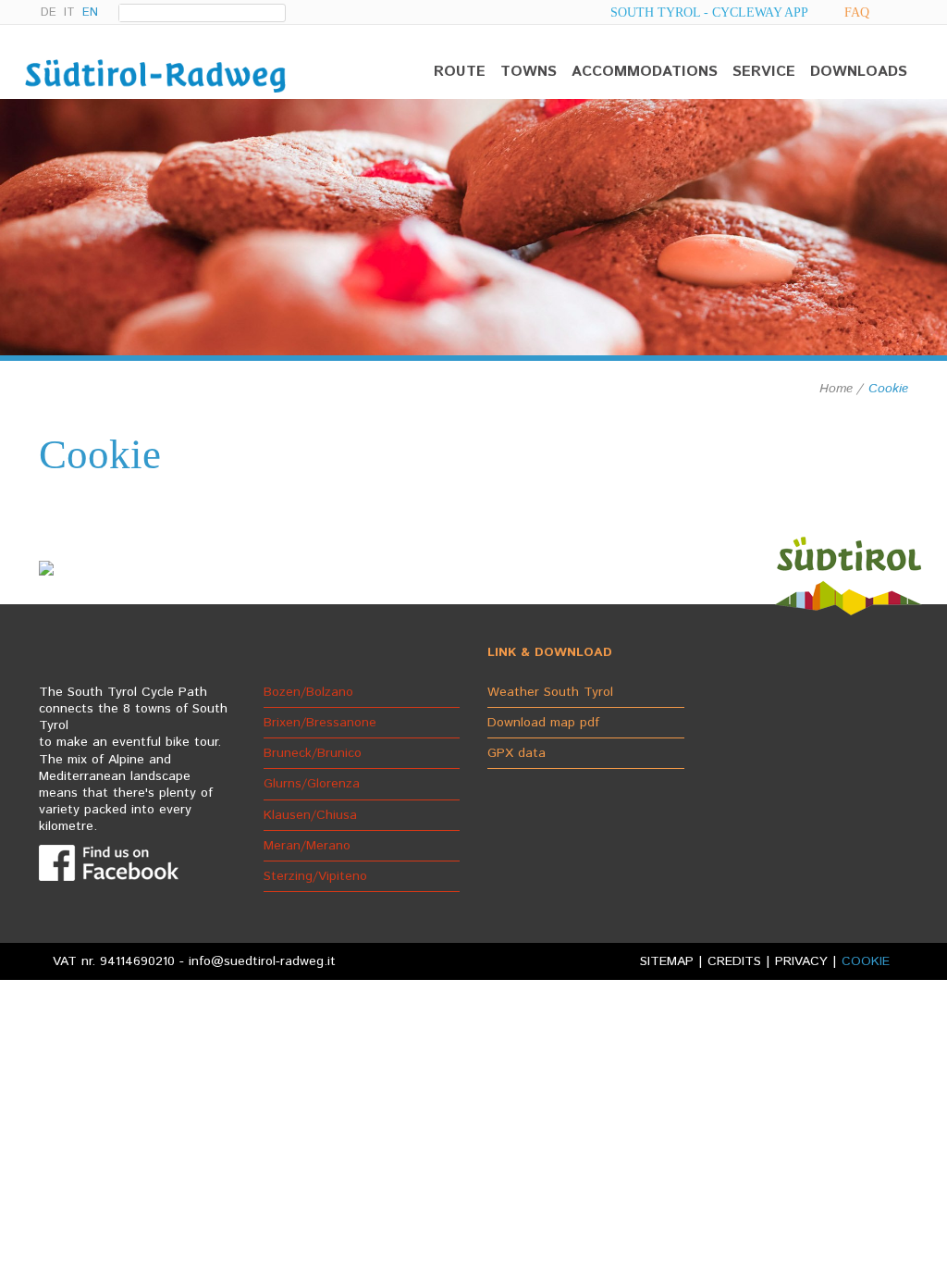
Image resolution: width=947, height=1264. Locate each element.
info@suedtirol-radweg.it (262, 961)
